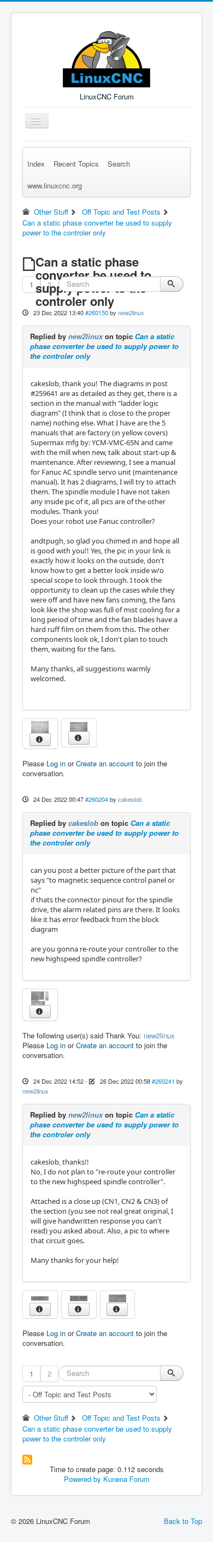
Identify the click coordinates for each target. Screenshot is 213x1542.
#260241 (163, 1081)
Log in (56, 763)
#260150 (96, 312)
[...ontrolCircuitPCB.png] (78, 1297)
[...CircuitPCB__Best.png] (40, 1297)
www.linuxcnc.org (54, 185)
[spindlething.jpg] (40, 996)
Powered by (82, 1479)
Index (36, 163)
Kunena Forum (126, 1479)
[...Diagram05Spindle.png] (40, 725)
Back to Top (183, 1521)
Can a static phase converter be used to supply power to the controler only (104, 346)
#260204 (96, 799)
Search (119, 163)
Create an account (105, 763)
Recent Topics (76, 163)
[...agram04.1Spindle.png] (78, 725)
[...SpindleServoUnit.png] (117, 1297)
